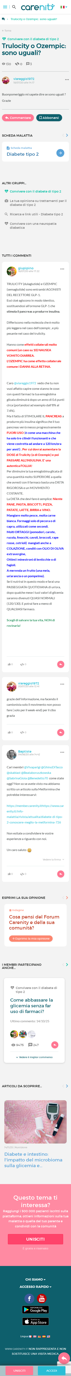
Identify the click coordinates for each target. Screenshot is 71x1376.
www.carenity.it (16, 1348)
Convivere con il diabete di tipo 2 (33, 39)
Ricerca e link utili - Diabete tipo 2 (36, 214)
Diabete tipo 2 (23, 154)
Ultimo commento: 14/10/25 (29, 1021)
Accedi (51, 1370)
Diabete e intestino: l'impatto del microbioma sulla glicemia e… (33, 1159)
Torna (7, 30)
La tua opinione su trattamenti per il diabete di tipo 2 (38, 203)
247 (36, 1045)
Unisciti (35, 1239)
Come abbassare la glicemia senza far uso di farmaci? (31, 1005)
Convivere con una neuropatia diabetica (33, 226)
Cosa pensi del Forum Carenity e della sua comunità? (34, 922)
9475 (20, 1045)
